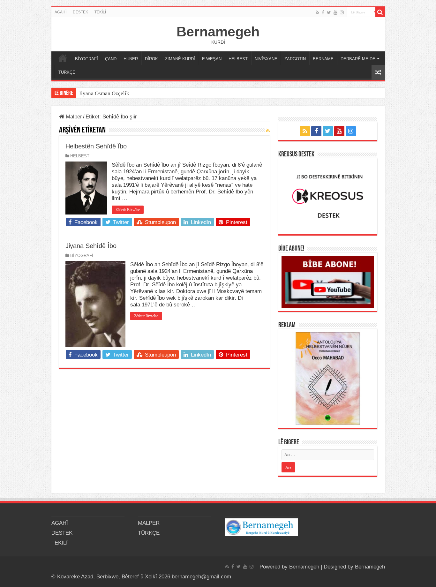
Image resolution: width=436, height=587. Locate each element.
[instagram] (341, 12)
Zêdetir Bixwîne (128, 209)
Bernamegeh (218, 31)
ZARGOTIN (295, 58)
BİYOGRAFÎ (86, 58)
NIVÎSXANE (266, 58)
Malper (73, 117)
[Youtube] (335, 12)
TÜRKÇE (66, 72)
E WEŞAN (212, 58)
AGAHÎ (60, 12)
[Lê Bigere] (380, 12)
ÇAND (111, 58)
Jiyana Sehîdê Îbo (91, 245)
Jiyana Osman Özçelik (105, 93)
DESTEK (80, 12)
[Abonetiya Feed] (268, 130)
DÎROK (151, 58)
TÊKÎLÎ (100, 12)
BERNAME (323, 58)
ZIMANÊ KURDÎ (180, 58)
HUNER (131, 58)
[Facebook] (323, 12)
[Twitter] (329, 12)
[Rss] (317, 12)
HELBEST (238, 58)
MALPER (63, 58)
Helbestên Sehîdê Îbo (96, 146)
